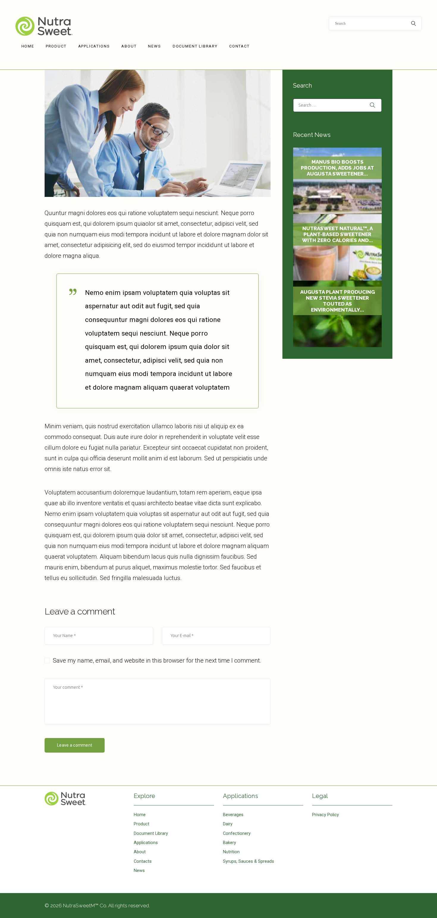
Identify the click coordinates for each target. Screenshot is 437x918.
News (139, 870)
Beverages (233, 814)
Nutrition (231, 851)
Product (141, 824)
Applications (146, 842)
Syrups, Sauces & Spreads (248, 861)
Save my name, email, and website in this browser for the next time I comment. (157, 660)
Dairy (227, 824)
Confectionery (237, 833)
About (140, 851)
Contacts (143, 861)
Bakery (229, 842)
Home (85, 799)
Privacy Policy (325, 814)
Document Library (151, 833)
